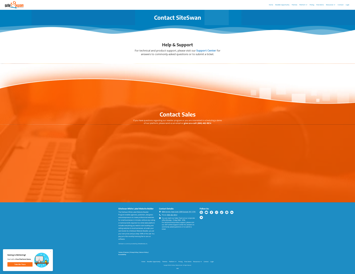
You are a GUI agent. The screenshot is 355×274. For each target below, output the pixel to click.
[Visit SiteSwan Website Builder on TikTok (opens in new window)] (221, 212)
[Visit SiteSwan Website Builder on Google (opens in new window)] (201, 212)
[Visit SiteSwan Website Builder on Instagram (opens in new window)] (216, 212)
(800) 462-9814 (172, 215)
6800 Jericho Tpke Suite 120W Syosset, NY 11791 (179, 212)
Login (177, 268)
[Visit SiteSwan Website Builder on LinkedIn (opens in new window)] (231, 212)
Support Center (206, 50)
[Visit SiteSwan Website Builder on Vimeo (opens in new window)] (201, 217)
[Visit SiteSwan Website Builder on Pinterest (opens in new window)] (226, 212)
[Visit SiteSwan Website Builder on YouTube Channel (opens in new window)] (206, 212)
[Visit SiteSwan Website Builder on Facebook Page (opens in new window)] (211, 212)
